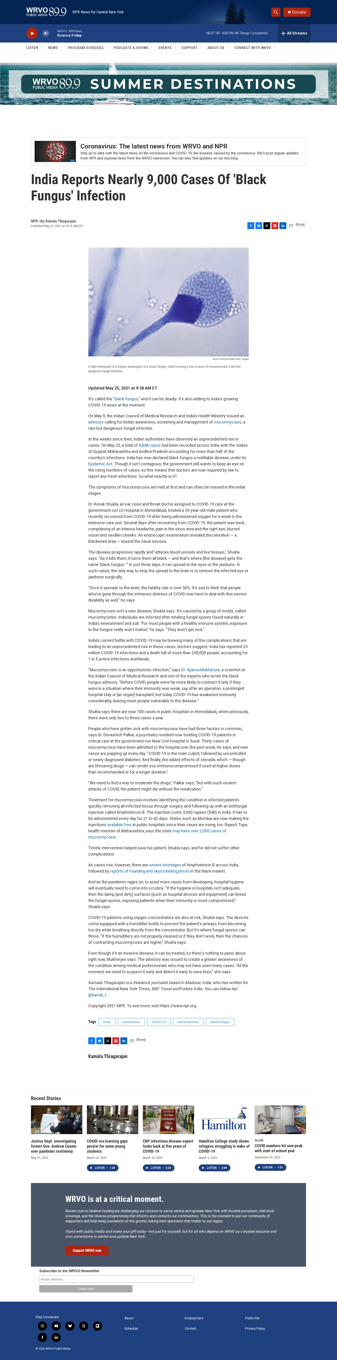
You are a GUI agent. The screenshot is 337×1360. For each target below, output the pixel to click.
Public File (252, 1318)
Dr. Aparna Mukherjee (200, 669)
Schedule (131, 1328)
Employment (194, 1318)
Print (300, 224)
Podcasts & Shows (131, 48)
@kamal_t (97, 995)
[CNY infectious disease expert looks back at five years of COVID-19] (168, 1119)
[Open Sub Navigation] (42, 48)
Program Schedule (86, 48)
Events (165, 48)
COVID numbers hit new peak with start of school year (279, 1148)
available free (119, 824)
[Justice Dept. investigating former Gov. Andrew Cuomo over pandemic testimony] (56, 1119)
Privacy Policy (255, 1328)
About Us (215, 48)
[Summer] (168, 84)
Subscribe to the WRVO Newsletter (69, 1271)
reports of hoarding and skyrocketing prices (150, 871)
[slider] (53, 33)
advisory (96, 422)
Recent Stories (46, 1098)
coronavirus (131, 1022)
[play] (32, 33)
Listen (32, 48)
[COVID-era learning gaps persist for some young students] (112, 1119)
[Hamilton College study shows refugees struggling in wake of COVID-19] (224, 1119)
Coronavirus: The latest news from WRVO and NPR (153, 146)
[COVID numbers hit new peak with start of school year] (280, 1119)
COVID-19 (159, 1022)
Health (259, 1140)
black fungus (126, 398)
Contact (190, 1328)
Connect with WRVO (252, 48)
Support (190, 48)
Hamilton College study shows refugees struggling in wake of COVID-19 (224, 1146)
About (128, 1318)
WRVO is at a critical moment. (114, 1199)
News (53, 48)
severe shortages (165, 864)
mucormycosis (228, 422)
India (107, 1022)
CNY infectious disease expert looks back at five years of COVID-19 (168, 1146)
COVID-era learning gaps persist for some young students (107, 1146)
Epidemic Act (100, 463)
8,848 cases (150, 445)
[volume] (46, 33)
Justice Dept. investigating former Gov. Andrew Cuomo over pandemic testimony (53, 1146)
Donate (299, 12)
